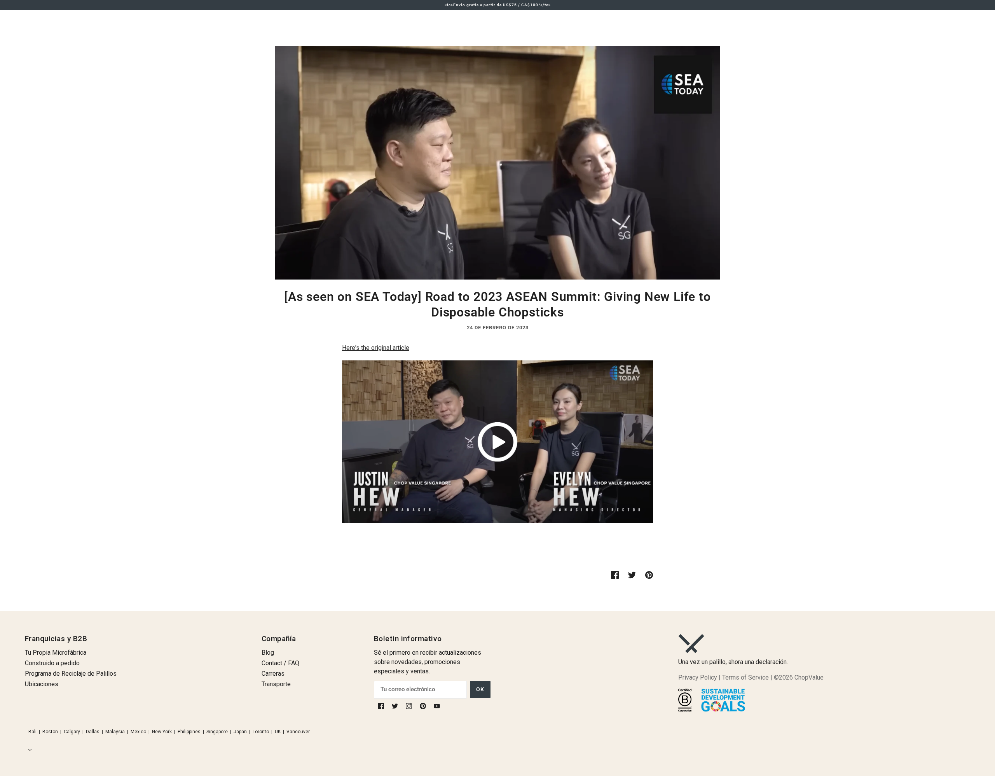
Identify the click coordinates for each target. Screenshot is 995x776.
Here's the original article (375, 347)
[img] (382, 706)
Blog (268, 652)
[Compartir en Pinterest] (649, 574)
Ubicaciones (41, 684)
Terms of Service (745, 677)
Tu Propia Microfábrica (55, 652)
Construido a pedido (52, 663)
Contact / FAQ (280, 663)
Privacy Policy (697, 677)
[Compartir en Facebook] (614, 574)
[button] (28, 750)
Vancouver (298, 731)
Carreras (273, 673)
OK (480, 689)
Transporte (276, 684)
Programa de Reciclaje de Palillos (71, 673)
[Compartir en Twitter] (632, 574)
